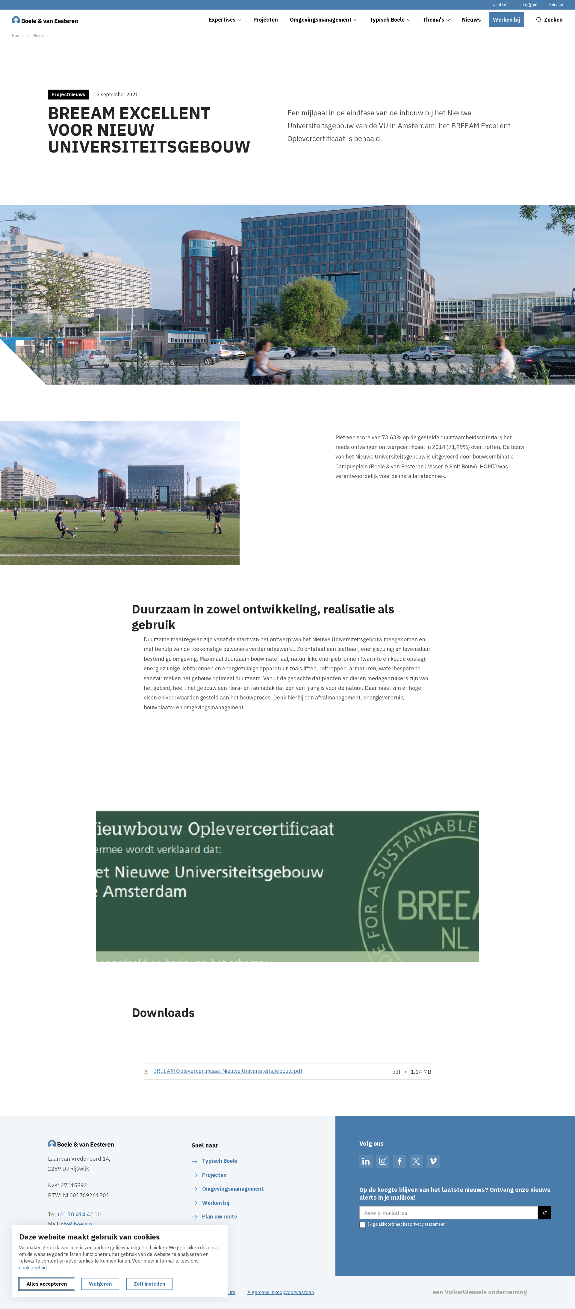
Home (17, 35)
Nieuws (40, 35)
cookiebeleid (33, 1268)
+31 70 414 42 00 (79, 1214)
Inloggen (528, 4)
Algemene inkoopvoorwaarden (280, 1292)
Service (556, 4)
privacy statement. (428, 1224)
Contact (500, 4)
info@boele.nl (76, 1224)
